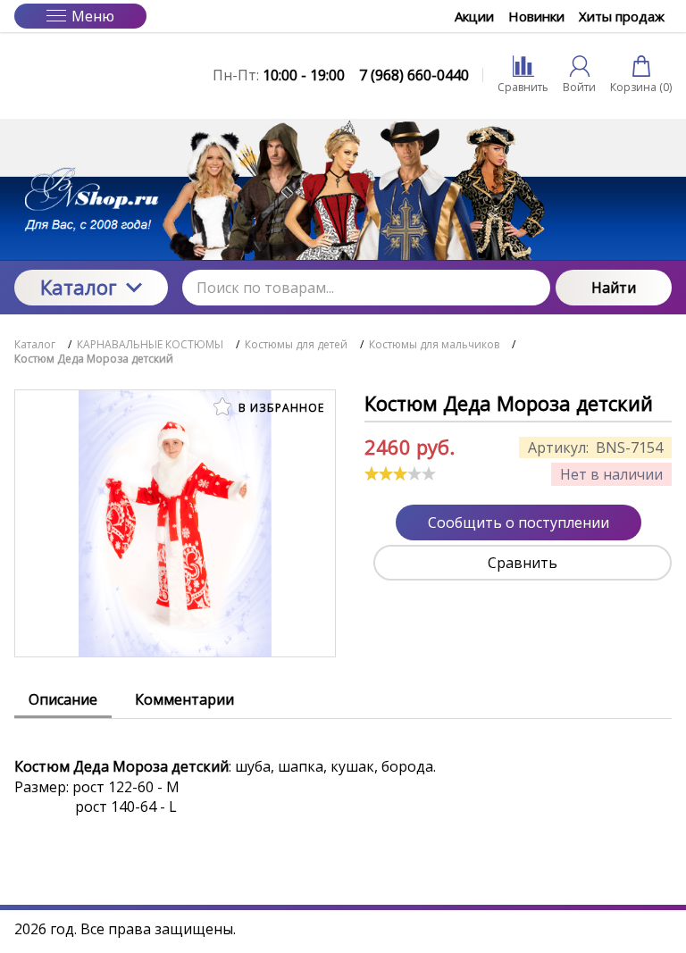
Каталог (78, 286)
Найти (613, 287)
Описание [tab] (63, 699)
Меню (92, 16)
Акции (474, 16)
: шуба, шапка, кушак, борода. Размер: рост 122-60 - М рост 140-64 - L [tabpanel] (225, 786)
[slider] (400, 473)
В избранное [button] (279, 407)
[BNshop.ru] (91, 75)
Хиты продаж (622, 16)
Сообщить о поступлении (518, 522)
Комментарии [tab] (184, 699)
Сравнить (522, 563)
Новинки (536, 16)
